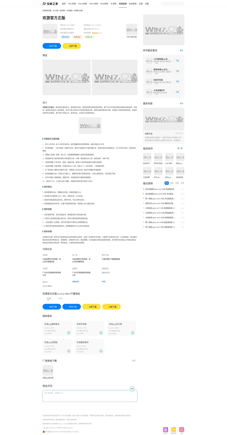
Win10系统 (82, 4)
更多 (181, 50)
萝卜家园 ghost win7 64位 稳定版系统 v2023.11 (160, 222)
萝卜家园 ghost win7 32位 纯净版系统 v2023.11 (160, 227)
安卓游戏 (133, 4)
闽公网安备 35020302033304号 (54, 432)
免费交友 (77, 37)
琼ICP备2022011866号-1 (71, 432)
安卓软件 (62, 10)
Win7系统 (72, 4)
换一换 (180, 148)
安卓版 (49, 298)
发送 (132, 388)
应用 (177, 183)
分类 (181, 433)
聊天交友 (65, 37)
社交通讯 (70, 10)
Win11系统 (93, 4)
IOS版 (60, 298)
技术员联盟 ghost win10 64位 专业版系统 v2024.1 (160, 194)
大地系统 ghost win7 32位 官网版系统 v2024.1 (160, 208)
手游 (182, 183)
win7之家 (55, 10)
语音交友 (89, 37)
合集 (147, 4)
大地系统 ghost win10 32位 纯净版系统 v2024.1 (160, 213)
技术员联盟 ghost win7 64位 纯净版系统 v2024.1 (160, 189)
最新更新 (173, 433)
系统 (166, 183)
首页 (64, 4)
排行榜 (165, 433)
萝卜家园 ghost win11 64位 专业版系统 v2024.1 (160, 199)
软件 (133, 361)
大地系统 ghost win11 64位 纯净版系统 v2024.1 (160, 218)
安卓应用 (123, 4)
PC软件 (114, 4)
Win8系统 (104, 4)
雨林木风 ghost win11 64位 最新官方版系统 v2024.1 (160, 203)
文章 (141, 4)
